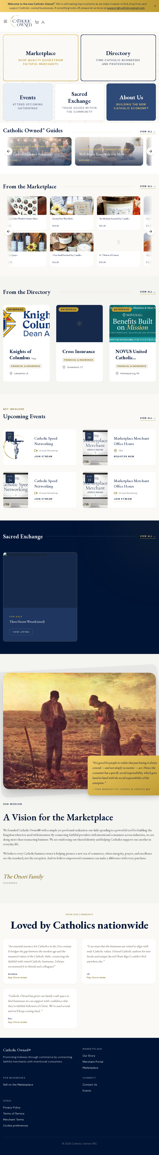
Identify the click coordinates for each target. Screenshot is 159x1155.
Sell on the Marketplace (18, 1084)
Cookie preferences (15, 1125)
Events (87, 1090)
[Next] (150, 151)
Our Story (89, 1055)
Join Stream (43, 456)
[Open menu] (5, 21)
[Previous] (8, 151)
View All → (148, 131)
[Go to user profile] (43, 22)
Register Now (124, 456)
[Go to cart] (37, 22)
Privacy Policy (12, 1107)
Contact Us (90, 1084)
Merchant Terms (13, 1119)
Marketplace (90, 1067)
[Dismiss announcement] (155, 6)
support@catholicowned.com (126, 8)
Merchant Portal (93, 1061)
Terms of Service (13, 1113)
